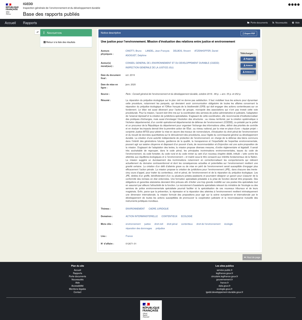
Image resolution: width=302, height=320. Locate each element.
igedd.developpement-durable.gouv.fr (224, 292)
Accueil (77, 270)
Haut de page (253, 257)
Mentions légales (77, 288)
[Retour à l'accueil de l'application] (151, 310)
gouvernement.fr (224, 279)
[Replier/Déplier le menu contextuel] (37, 32)
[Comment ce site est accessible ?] (289, 4)
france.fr (224, 282)
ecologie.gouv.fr (224, 288)
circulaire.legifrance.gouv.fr (224, 276)
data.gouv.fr (224, 285)
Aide (77, 282)
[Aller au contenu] (292, 4)
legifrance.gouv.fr (224, 273)
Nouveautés (78, 279)
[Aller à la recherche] (295, 4)
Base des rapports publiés (51, 13)
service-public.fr (224, 270)
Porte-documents (77, 276)
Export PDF (249, 33)
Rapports (77, 273)
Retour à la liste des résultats (60, 42)
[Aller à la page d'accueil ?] (298, 4)
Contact (77, 292)
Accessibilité (77, 285)
